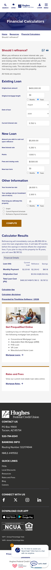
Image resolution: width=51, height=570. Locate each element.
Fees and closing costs (10, 161)
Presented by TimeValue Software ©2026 (20, 299)
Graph (8, 208)
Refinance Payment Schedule (16, 214)
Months (32, 100)
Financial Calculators (30, 34)
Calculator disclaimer (11, 294)
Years (42, 100)
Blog (4, 481)
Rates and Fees (8, 477)
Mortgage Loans (15, 355)
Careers (5, 484)
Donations (25, 557)
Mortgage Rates (15, 383)
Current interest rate (9, 123)
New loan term (7, 169)
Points (4, 154)
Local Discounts (8, 470)
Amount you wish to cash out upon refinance (13, 140)
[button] (5, 6)
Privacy (9, 554)
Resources (14, 34)
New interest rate (8, 147)
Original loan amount (9, 88)
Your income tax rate (9, 187)
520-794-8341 (10, 436)
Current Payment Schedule (15, 211)
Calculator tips (8, 289)
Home (4, 34)
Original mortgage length (11, 96)
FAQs (4, 466)
